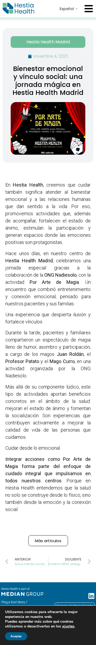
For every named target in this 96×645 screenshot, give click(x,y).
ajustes (68, 626)
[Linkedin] (91, 596)
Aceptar (16, 636)
